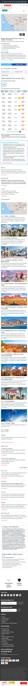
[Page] (2, 595)
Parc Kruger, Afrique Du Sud (7, 567)
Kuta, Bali (15, 566)
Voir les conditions (23, 467)
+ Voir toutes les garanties (7, 162)
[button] (14, 208)
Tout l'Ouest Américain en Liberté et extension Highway (15, 529)
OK (19, 610)
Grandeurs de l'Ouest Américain (19, 541)
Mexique (3, 559)
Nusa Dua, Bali (10, 566)
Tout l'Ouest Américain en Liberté (14, 531)
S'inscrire (20, 603)
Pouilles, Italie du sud (13, 561)
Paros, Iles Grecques (6, 561)
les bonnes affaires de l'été (21, 1)
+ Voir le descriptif (4, 50)
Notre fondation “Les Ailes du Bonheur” (9, 623)
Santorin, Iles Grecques (15, 560)
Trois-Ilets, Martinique (15, 563)
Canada (7, 559)
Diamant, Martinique (6, 564)
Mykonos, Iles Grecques (7, 560)
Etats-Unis (3, 556)
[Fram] (9, 5)
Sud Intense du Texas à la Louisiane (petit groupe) (11, 548)
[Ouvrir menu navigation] (1, 5)
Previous (3, 22)
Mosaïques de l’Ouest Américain (13, 539)
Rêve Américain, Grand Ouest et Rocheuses (18, 535)
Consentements (5, 643)
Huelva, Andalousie (21, 559)
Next (25, 22)
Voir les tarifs (23, 683)
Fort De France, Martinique (7, 563)
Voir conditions (7, 135)
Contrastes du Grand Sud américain (8, 547)
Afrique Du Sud (11, 559)
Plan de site (4, 641)
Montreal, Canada (19, 564)
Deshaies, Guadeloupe (21, 561)
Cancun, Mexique (13, 564)
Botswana (15, 559)
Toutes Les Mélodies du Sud (20, 547)
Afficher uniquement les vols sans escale (11, 78)
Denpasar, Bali (5, 566)
